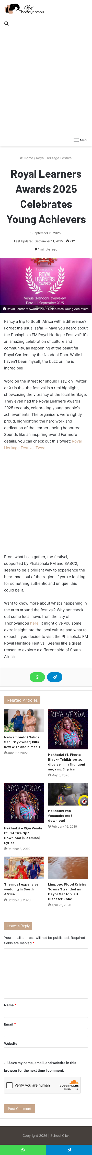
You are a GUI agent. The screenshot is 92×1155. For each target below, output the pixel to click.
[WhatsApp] (37, 677)
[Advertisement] (46, 78)
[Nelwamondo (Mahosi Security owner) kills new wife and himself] (24, 720)
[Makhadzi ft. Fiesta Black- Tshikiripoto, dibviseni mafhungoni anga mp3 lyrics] (68, 729)
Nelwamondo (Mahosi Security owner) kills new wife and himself (22, 742)
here (34, 623)
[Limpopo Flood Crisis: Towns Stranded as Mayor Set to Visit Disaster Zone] (68, 868)
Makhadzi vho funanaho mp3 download (60, 815)
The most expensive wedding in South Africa (21, 889)
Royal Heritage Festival (54, 158)
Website (10, 1043)
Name (10, 1005)
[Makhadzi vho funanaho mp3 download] (68, 794)
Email (10, 1024)
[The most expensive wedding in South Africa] (24, 868)
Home (28, 158)
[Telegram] (54, 677)
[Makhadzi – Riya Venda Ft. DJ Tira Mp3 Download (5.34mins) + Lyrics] (24, 803)
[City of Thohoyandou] (24, 9)
